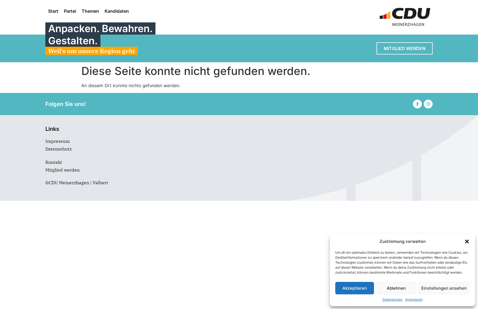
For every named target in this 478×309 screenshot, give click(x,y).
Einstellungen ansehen (444, 288)
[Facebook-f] (417, 104)
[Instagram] (428, 104)
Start (53, 11)
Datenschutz (392, 299)
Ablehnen (396, 288)
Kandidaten (117, 11)
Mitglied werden (62, 170)
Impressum (414, 299)
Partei (70, 11)
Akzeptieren (354, 288)
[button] (467, 241)
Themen (90, 11)
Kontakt (53, 162)
